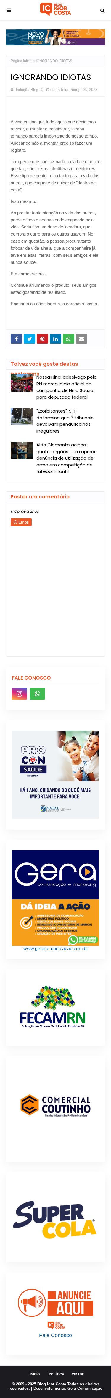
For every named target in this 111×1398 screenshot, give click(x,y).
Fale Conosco (55, 1335)
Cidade (78, 1374)
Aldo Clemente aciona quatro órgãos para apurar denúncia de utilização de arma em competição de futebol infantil (66, 458)
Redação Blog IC (28, 89)
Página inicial (22, 61)
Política (56, 1374)
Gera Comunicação (84, 1388)
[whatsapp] (37, 694)
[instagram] (19, 694)
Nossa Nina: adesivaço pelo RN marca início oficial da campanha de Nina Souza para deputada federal (66, 387)
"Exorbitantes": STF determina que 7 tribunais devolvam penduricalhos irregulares (65, 421)
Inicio (35, 1374)
